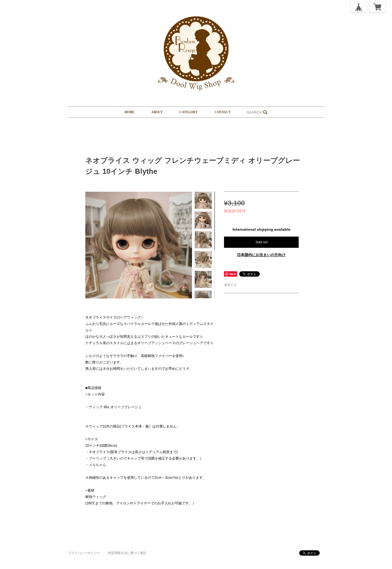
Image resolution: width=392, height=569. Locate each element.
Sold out (261, 242)
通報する (230, 285)
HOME (129, 112)
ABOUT (157, 112)
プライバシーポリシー (84, 553)
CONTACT (223, 112)
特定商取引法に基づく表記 (127, 553)
